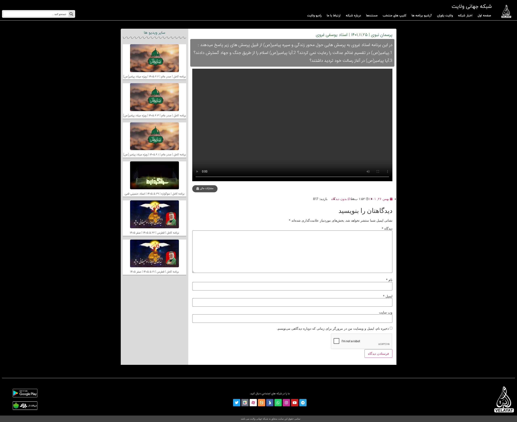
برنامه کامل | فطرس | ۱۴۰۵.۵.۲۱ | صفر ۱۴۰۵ (154, 271)
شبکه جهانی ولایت (472, 6)
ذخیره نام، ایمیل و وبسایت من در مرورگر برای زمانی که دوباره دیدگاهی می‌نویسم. (333, 328)
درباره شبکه (353, 16)
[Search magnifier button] (71, 14)
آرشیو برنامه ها (422, 16)
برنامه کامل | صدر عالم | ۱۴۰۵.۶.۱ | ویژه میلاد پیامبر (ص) (154, 154)
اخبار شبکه (465, 16)
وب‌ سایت (385, 312)
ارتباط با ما (333, 16)
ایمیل (387, 296)
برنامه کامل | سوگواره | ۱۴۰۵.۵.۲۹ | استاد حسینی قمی (154, 194)
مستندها (371, 16)
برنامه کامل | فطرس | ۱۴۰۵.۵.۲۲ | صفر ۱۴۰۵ (154, 232)
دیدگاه (387, 228)
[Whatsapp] (278, 402)
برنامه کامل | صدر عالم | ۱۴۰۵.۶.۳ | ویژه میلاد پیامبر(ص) (154, 115)
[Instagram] (286, 402)
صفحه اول (484, 16)
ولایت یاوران (445, 16)
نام (389, 279)
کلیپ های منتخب (394, 16)
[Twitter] (236, 402)
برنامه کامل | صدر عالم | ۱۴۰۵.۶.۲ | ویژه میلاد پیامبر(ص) (154, 76)
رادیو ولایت (314, 16)
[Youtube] (294, 402)
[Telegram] (303, 402)
